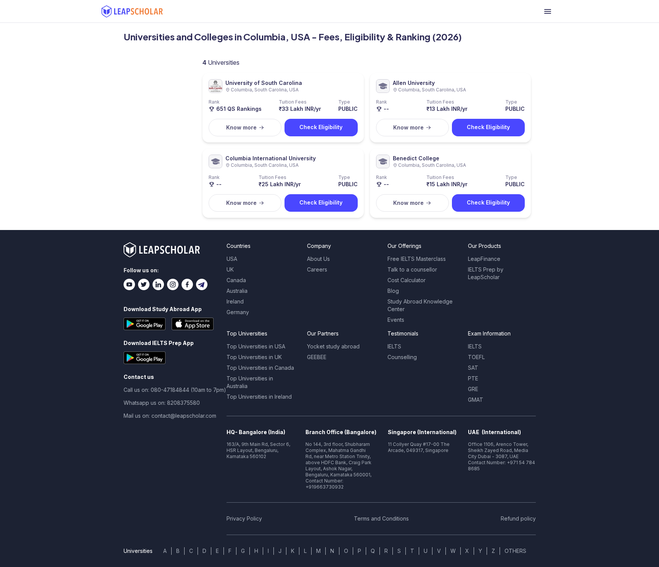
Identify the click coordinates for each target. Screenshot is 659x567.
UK (230, 269)
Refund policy (518, 518)
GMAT (475, 399)
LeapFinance (484, 259)
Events (395, 319)
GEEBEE (316, 357)
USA (232, 259)
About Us (318, 259)
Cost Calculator (406, 280)
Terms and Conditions (381, 518)
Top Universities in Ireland (259, 396)
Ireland (235, 301)
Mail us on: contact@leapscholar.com (170, 415)
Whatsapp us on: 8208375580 (162, 402)
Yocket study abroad (333, 346)
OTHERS (515, 551)
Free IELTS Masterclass (416, 259)
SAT (473, 367)
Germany (238, 312)
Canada (236, 280)
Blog (393, 290)
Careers (317, 269)
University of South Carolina (263, 83)
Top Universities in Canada (260, 367)
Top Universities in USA (256, 346)
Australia (237, 290)
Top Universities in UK (254, 357)
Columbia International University (270, 158)
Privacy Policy (244, 518)
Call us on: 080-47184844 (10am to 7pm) (175, 390)
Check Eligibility (320, 127)
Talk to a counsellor (412, 269)
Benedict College (416, 158)
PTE (473, 378)
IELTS (394, 346)
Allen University (414, 83)
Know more (241, 127)
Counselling (402, 357)
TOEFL (476, 357)
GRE (473, 389)
